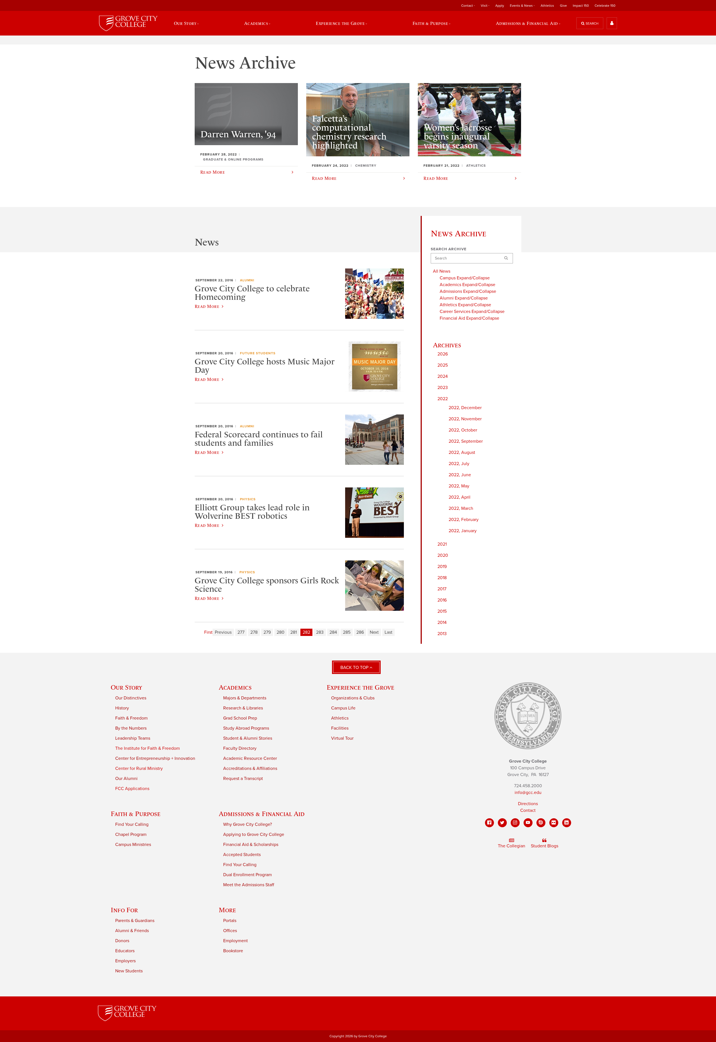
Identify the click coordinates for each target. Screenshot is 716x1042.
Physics (248, 499)
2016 (442, 600)
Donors (122, 941)
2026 (442, 354)
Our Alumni (126, 778)
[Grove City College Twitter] (502, 822)
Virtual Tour (342, 738)
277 (240, 632)
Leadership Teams (132, 738)
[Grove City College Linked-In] (566, 822)
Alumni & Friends (132, 930)
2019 (442, 566)
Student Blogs (544, 846)
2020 (442, 555)
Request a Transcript (243, 778)
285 (346, 632)
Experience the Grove (360, 687)
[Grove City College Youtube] (528, 822)
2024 (442, 376)
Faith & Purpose (136, 813)
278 (254, 632)
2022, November (465, 419)
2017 (441, 589)
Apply (499, 6)
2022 (442, 399)
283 (320, 632)
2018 (442, 578)
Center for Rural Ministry (139, 768)
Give (563, 6)
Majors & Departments (244, 698)
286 (360, 632)
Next (374, 632)
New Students (129, 971)
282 (306, 632)
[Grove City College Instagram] (515, 822)
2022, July (459, 463)
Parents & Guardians (134, 920)
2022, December (465, 408)
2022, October (463, 430)
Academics (235, 687)
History (122, 708)
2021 (442, 544)
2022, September (466, 441)
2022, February (464, 519)
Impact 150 (581, 6)
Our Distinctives (130, 698)
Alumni (247, 280)
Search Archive (449, 249)
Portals (229, 920)
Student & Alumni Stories (247, 738)
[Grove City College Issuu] (540, 822)
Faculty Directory (239, 748)
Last (388, 632)
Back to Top (354, 667)
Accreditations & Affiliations (250, 768)
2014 (442, 622)
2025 (442, 365)
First (208, 632)
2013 (442, 633)
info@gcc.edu (528, 792)
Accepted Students (242, 854)
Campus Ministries (133, 844)
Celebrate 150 (605, 6)
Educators (125, 951)
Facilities (339, 728)
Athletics (547, 6)
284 (333, 632)
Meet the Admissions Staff (248, 885)
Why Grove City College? (247, 824)
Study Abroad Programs (246, 728)
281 (293, 632)
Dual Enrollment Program (247, 875)
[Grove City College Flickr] (553, 822)
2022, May (459, 486)
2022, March (461, 508)
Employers (125, 961)
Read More (207, 306)
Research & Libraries (243, 708)
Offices (230, 930)
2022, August (462, 452)
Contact (528, 810)
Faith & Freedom (131, 718)
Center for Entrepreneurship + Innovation (155, 758)
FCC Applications (132, 788)
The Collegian (511, 846)
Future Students (257, 353)
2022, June (460, 475)
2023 (442, 387)
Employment (235, 941)
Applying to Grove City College (253, 834)
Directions (528, 804)
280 (280, 632)
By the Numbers (131, 728)
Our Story (126, 687)
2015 (442, 611)
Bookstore (233, 951)
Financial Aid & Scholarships (250, 844)
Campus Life (343, 708)
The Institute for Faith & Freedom (147, 748)
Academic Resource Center (250, 758)
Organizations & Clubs (353, 698)
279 (267, 632)
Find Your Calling (132, 824)
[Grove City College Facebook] (489, 822)
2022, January (463, 531)
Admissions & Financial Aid (262, 813)
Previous (223, 632)
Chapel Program (131, 834)
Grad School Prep (240, 718)
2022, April (459, 497)
